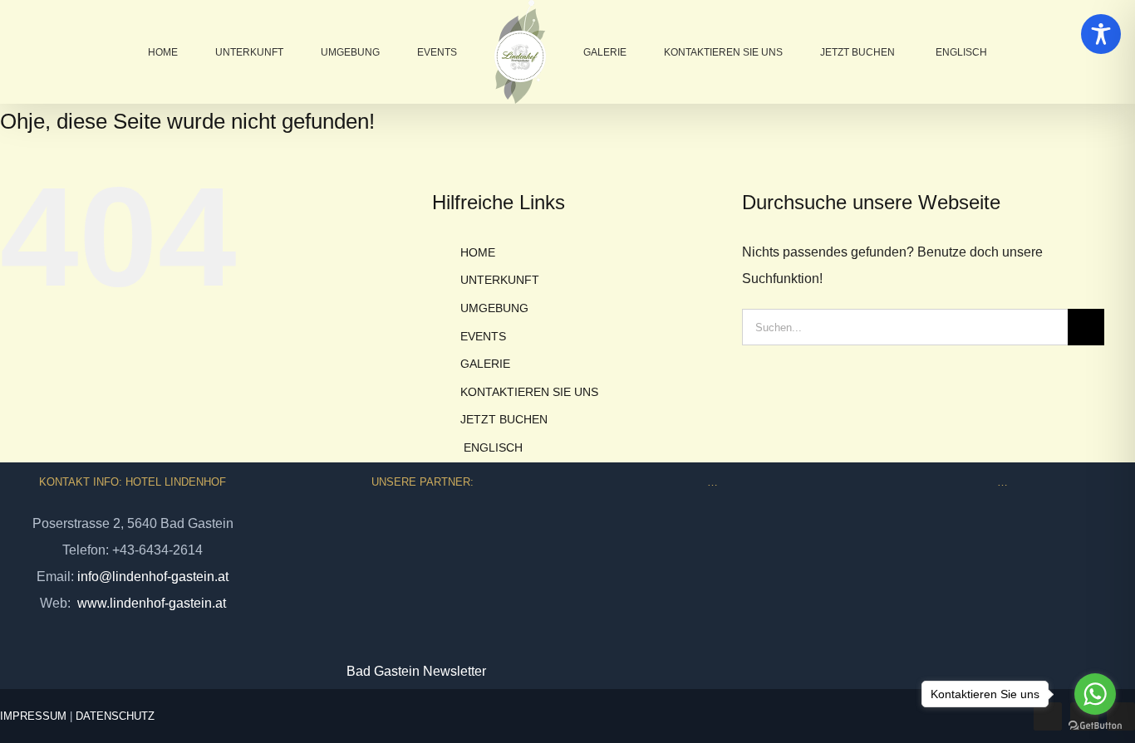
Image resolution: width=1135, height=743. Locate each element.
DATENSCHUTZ (115, 716)
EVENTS (483, 336)
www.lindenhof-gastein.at (150, 603)
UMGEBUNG (494, 308)
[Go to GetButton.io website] (1095, 726)
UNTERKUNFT (499, 279)
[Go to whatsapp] (1095, 694)
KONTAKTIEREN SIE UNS (529, 391)
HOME (477, 252)
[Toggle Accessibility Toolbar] (1101, 34)
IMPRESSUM (33, 716)
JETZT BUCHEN (504, 419)
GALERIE (485, 363)
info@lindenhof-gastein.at (152, 576)
